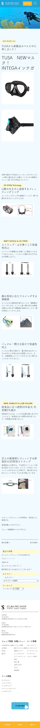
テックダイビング (7, 685)
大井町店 (7, 724)
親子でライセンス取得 (20, 648)
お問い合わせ (18, 664)
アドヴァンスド (31, 653)
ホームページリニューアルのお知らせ (16, 555)
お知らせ (5, 562)
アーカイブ (7, 588)
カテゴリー (9, 577)
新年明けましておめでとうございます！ (17, 569)
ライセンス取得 (18, 645)
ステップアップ (31, 645)
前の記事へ (6, 542)
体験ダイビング (18, 650)
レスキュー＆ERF (32, 656)
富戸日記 (27, 3)
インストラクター (7, 683)
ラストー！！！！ (8, 558)
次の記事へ (34, 542)
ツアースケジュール (19, 656)
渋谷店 (20, 724)
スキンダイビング (32, 648)
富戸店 (32, 724)
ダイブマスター (6, 680)
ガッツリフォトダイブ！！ (12, 566)
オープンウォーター (32, 650)
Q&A (15, 659)
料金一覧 (16, 662)
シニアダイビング (7, 691)
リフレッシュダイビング (8, 688)
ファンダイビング (19, 653)
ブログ (16, 667)
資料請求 (16, 670)
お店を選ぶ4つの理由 (8, 645)
